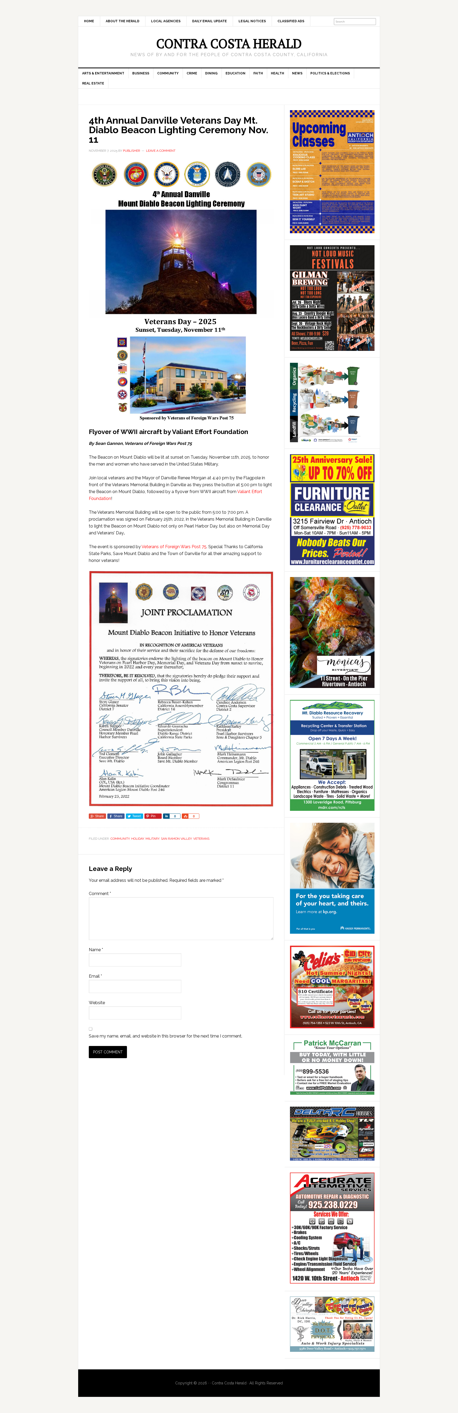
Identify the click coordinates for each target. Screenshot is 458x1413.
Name (96, 949)
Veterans (201, 838)
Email (95, 976)
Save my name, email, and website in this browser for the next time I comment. (165, 1036)
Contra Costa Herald (229, 43)
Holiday (137, 838)
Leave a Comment (160, 151)
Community (120, 838)
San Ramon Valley (176, 838)
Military (152, 838)
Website (97, 1002)
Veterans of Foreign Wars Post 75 (174, 546)
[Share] (166, 816)
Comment (100, 893)
